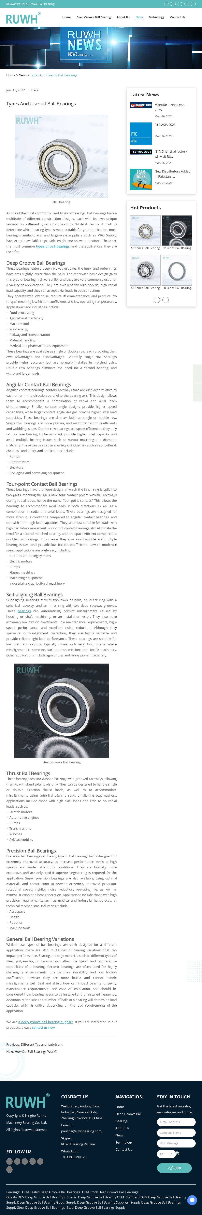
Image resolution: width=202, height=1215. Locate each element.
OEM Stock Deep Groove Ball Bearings (110, 1192)
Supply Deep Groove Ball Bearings (155, 1202)
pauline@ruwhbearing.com (81, 1131)
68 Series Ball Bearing (177, 288)
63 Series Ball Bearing (145, 288)
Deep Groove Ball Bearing (37, 4)
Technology (156, 17)
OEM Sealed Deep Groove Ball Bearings (51, 1192)
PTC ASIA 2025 (165, 125)
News (139, 17)
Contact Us (177, 17)
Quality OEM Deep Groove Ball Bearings (35, 1197)
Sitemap (41, 1130)
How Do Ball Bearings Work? (36, 1051)
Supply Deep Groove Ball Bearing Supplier (97, 1202)
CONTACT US (74, 1097)
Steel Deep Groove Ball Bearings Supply (96, 1207)
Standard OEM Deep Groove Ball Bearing (156, 1197)
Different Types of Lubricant (42, 1044)
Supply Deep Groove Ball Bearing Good (35, 1202)
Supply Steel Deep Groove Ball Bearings (35, 1207)
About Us (123, 17)
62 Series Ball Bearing (177, 248)
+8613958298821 (73, 1157)
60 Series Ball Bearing (145, 248)
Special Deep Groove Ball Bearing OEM (95, 1197)
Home (66, 17)
